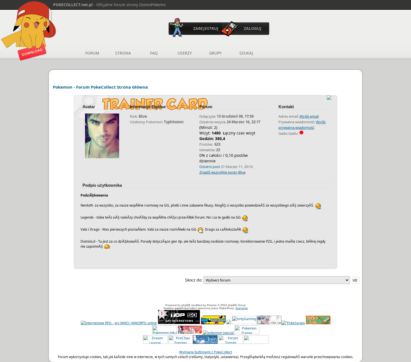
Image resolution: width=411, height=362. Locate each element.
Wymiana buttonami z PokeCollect (205, 352)
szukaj (246, 53)
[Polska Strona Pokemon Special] (218, 332)
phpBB (185, 305)
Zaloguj (252, 28)
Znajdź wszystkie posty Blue (222, 172)
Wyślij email (309, 116)
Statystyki (241, 308)
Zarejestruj (205, 28)
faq (154, 53)
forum (92, 53)
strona (123, 53)
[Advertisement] (205, 294)
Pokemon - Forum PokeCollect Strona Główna (100, 87)
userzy (185, 53)
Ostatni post (209, 166)
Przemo (212, 305)
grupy (215, 53)
